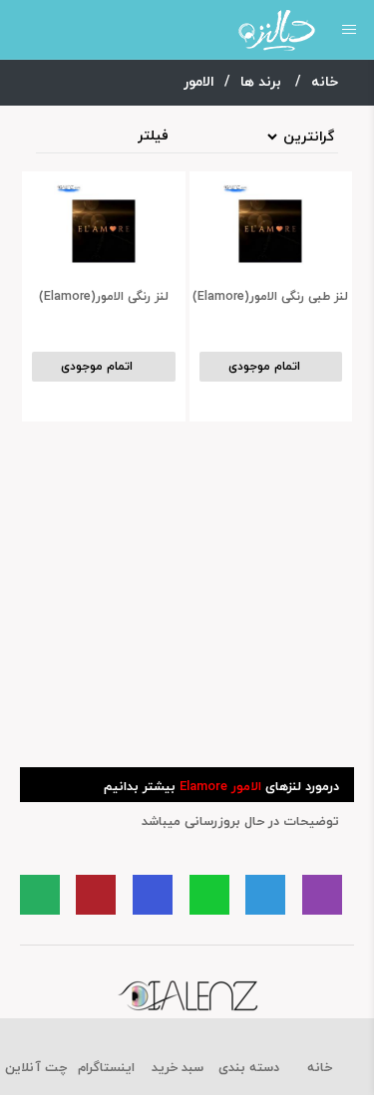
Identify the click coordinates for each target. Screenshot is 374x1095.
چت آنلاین (36, 1068)
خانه (326, 82)
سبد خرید (177, 1068)
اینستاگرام (106, 1068)
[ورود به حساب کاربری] (22, 30)
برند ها (262, 82)
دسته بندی (248, 1068)
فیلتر (153, 136)
